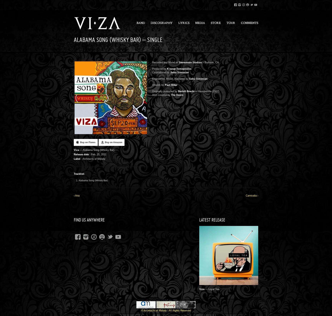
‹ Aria (77, 195)
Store (216, 23)
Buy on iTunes (87, 142)
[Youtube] (255, 4)
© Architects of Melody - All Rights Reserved (166, 310)
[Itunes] (243, 4)
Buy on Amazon (113, 142)
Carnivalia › (252, 195)
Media (200, 23)
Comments (249, 23)
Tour (231, 23)
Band (141, 23)
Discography (162, 23)
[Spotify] (247, 4)
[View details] (228, 282)
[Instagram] (239, 4)
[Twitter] (251, 4)
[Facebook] (235, 4)
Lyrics (183, 23)
